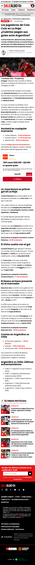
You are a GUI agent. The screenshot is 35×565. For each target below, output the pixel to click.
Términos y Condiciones (10, 524)
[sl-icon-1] (2, 490)
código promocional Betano (18, 144)
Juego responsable (9, 13)
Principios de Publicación (23, 15)
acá (17, 516)
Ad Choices (19, 529)
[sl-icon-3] (11, 490)
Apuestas (7, 19)
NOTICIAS (5, 10)
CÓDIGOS (21, 10)
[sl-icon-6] (23, 490)
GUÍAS (13, 10)
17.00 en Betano (24, 138)
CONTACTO (5, 500)
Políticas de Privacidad (10, 527)
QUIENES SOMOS (7, 497)
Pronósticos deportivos (21, 19)
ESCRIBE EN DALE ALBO (20, 500)
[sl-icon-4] (15, 490)
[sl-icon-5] (19, 490)
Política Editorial (7, 529)
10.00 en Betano (25, 348)
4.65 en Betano (19, 346)
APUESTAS (5, 502)
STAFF (17, 497)
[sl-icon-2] (6, 490)
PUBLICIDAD (26, 497)
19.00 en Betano (22, 140)
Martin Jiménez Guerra (17, 51)
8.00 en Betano (24, 135)
